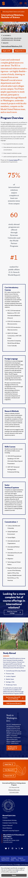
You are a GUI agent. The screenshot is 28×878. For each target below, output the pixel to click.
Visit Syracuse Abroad (13, 703)
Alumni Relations (7, 828)
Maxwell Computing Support (10, 830)
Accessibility (13, 858)
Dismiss (14, 875)
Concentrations (10, 522)
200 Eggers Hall (7, 838)
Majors (5, 43)
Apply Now (8, 764)
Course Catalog (13, 160)
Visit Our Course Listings (12, 612)
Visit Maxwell (9, 770)
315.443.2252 (7, 842)
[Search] (25, 3)
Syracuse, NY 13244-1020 (11, 840)
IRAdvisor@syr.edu (14, 790)
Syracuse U (23, 860)
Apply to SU (6, 51)
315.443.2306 (14, 792)
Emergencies (20, 858)
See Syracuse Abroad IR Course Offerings (13, 698)
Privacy (17, 860)
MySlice (12, 860)
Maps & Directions (5, 860)
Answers (4, 818)
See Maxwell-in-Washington (13, 748)
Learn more (13, 872)
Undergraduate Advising (9, 820)
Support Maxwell (7, 825)
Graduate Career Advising (9, 823)
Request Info (19, 51)
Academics (7, 35)
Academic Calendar (5, 858)
